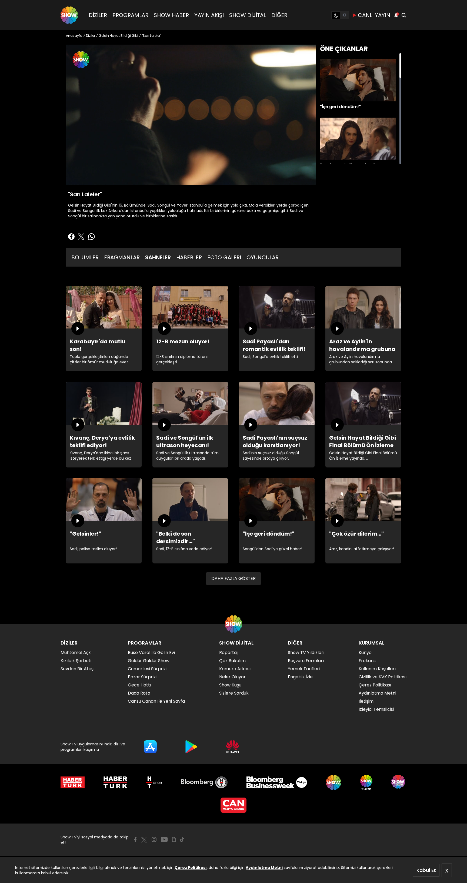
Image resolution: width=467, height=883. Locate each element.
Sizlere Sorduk (234, 693)
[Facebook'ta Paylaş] (71, 236)
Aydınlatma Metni (264, 867)
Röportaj (228, 652)
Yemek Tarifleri (304, 669)
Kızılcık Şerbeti (76, 661)
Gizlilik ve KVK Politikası (382, 677)
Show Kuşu (230, 685)
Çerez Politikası (191, 867)
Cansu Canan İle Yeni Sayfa (156, 701)
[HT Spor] (154, 782)
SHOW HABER (171, 15)
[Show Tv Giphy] (174, 839)
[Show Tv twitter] (144, 839)
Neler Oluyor (232, 677)
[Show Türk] (366, 782)
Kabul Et (426, 870)
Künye (365, 652)
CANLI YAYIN (374, 15)
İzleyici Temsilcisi (376, 709)
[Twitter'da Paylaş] (81, 236)
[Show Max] (398, 782)
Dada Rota (139, 693)
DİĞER (279, 15)
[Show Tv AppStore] (150, 746)
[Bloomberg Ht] (204, 782)
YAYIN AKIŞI (209, 15)
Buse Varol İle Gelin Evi (151, 652)
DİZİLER (98, 15)
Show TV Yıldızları (306, 652)
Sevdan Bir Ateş (77, 669)
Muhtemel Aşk (76, 652)
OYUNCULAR (262, 257)
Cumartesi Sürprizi (147, 669)
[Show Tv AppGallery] (232, 746)
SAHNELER (158, 257)
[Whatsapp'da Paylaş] (91, 236)
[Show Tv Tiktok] (182, 839)
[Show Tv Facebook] (135, 839)
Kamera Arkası (235, 669)
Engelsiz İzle (300, 677)
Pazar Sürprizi (142, 677)
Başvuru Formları (306, 661)
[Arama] (403, 15)
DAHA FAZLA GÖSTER (233, 578)
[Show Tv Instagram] (154, 839)
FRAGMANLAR (122, 257)
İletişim (366, 701)
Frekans (367, 661)
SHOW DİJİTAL (247, 15)
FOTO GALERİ (224, 257)
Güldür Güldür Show (148, 661)
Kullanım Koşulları (377, 669)
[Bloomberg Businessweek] (276, 782)
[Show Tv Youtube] (164, 839)
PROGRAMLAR (130, 15)
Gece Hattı (139, 685)
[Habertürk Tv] (115, 782)
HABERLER (189, 257)
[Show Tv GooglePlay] (191, 746)
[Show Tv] (69, 15)
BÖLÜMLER (85, 257)
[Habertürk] (73, 782)
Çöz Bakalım (232, 661)
